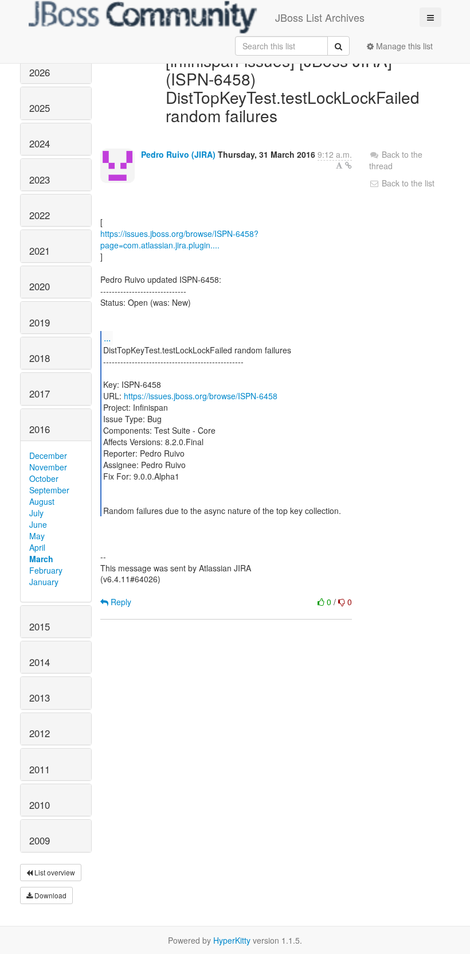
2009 (39, 840)
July (36, 513)
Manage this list (403, 46)
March (41, 558)
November (48, 467)
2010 (39, 805)
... (107, 337)
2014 (39, 662)
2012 (39, 733)
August (41, 501)
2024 (39, 143)
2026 (39, 72)
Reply (119, 602)
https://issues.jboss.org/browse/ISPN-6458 (200, 396)
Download (49, 895)
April (37, 547)
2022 (39, 215)
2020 (39, 286)
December (48, 455)
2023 (39, 179)
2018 (39, 358)
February (45, 570)
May (37, 536)
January (43, 581)
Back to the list (406, 183)
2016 (39, 429)
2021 (39, 251)
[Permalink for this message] (348, 165)
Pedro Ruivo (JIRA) (178, 154)
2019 (39, 322)
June (38, 524)
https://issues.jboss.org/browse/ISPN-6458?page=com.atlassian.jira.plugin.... (179, 239)
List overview (54, 872)
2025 (39, 108)
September (49, 490)
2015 (39, 626)
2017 (39, 393)
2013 (39, 697)
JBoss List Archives (320, 17)
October (43, 478)
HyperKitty (231, 940)
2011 (39, 769)
